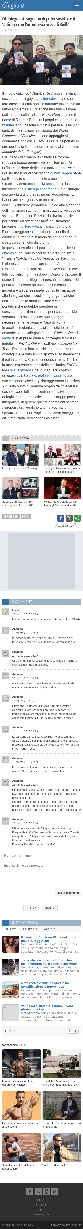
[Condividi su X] (69, 518)
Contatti (41, 1199)
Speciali (41, 1205)
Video (42, 1210)
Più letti (11, 929)
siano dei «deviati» (48, 99)
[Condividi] (77, 518)
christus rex (11, 516)
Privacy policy (60, 1225)
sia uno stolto (51, 184)
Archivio (49, 929)
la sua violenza (22, 370)
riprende (30, 264)
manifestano (11, 125)
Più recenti (30, 929)
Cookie (76, 1225)
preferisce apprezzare (55, 375)
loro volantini (35, 226)
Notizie (25, 516)
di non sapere (61, 173)
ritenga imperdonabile (45, 189)
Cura (34, 109)
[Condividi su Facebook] (60, 518)
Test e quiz (41, 1215)
